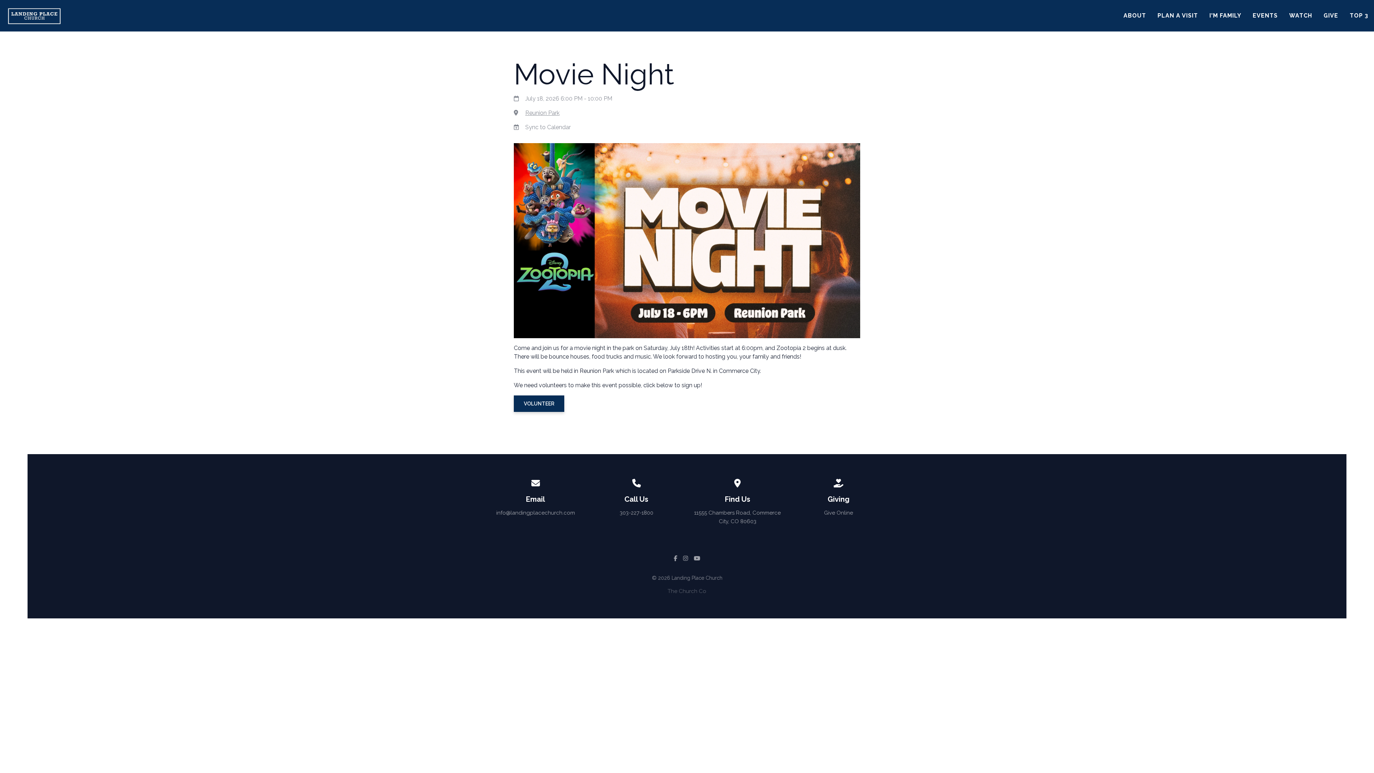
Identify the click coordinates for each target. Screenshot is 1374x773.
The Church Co (687, 591)
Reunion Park (542, 113)
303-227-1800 (636, 513)
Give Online (838, 513)
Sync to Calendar (548, 127)
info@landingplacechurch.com (535, 513)
